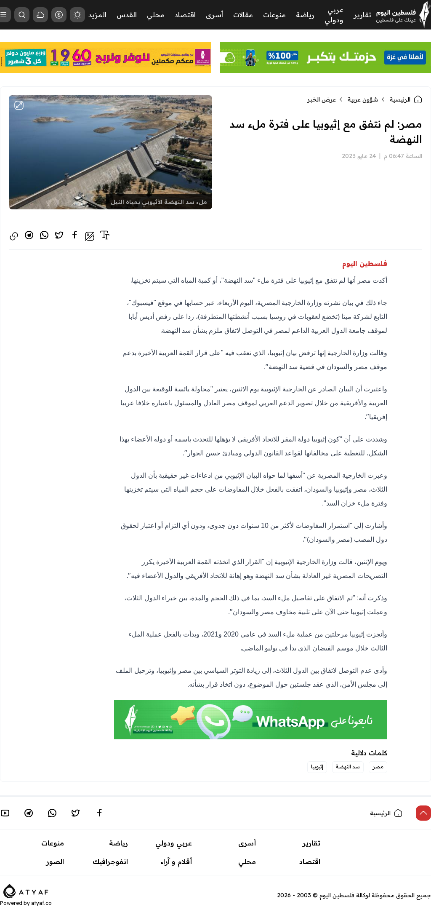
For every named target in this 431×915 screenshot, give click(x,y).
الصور (55, 861)
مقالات (243, 15)
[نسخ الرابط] (14, 236)
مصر (377, 766)
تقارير (362, 15)
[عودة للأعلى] (423, 813)
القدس (127, 15)
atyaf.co (41, 903)
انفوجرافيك (110, 861)
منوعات (274, 15)
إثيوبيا (317, 766)
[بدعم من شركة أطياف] (25, 890)
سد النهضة (348, 766)
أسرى (214, 15)
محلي (156, 15)
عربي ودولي (173, 843)
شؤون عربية (363, 99)
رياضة (305, 15)
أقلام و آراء (176, 861)
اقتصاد (185, 15)
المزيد (97, 15)
